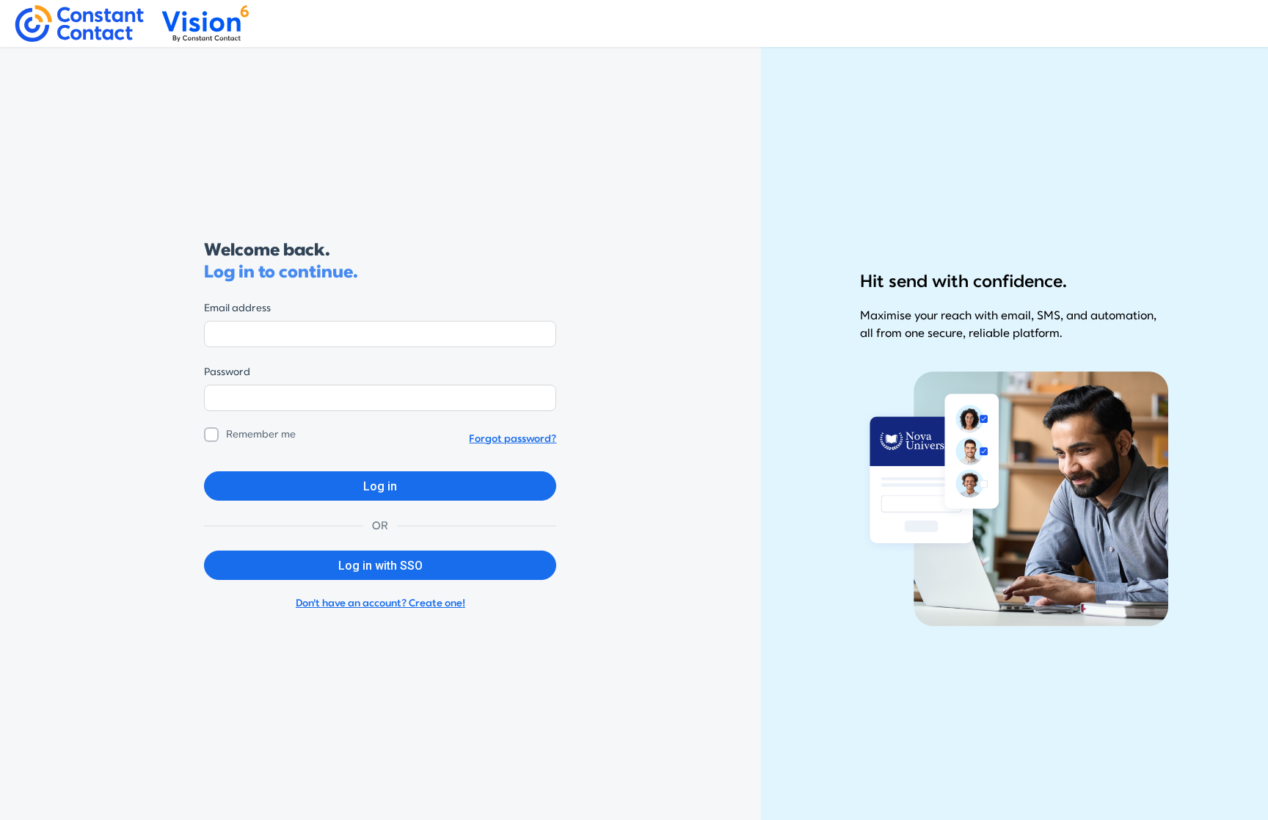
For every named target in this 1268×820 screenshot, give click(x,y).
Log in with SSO (380, 566)
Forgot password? (512, 439)
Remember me (261, 434)
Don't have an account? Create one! (380, 603)
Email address (237, 308)
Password (227, 372)
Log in (380, 486)
